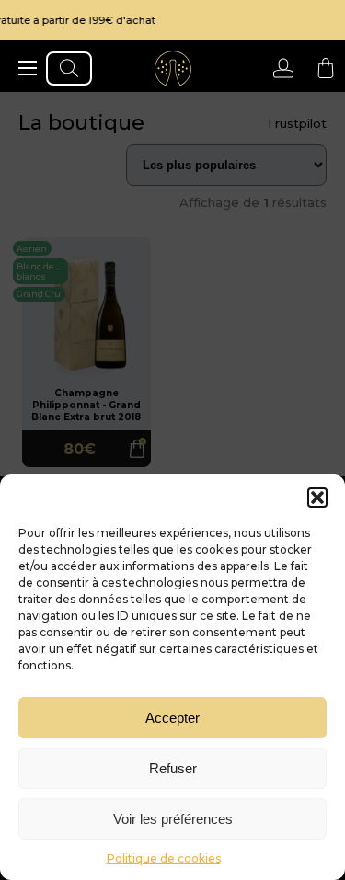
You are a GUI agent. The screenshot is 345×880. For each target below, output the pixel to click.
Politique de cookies (164, 858)
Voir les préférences (173, 819)
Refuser (173, 768)
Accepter (172, 718)
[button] (317, 497)
